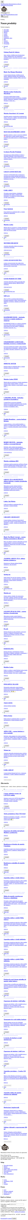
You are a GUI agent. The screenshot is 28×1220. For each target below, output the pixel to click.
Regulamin (3, 1218)
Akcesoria (6, 42)
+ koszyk (6, 64)
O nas (5, 1179)
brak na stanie (7, 779)
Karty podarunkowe (9, 1173)
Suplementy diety (8, 38)
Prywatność (9, 1218)
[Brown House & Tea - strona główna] (4, 11)
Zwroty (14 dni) (8, 1192)
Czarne (5, 34)
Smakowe (6, 36)
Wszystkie (6, 29)
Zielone (5, 35)
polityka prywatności (20, 1211)
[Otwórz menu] (2, 2)
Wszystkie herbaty (8, 1165)
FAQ (5, 1190)
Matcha (10, 4)
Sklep (2, 4)
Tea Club (3, 14)
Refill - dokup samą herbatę (10, 1169)
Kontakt (6, 1184)
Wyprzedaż (10, 5)
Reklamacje (6, 1194)
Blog (5, 1182)
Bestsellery (6, 4)
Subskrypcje (15, 4)
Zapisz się (3, 1206)
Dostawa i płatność (8, 1191)
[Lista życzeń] (6, 14)
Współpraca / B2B (8, 1181)
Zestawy (6, 41)
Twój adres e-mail (5, 1204)
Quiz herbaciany (8, 1171)
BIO (5, 39)
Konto (8, 14)
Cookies (14, 1218)
